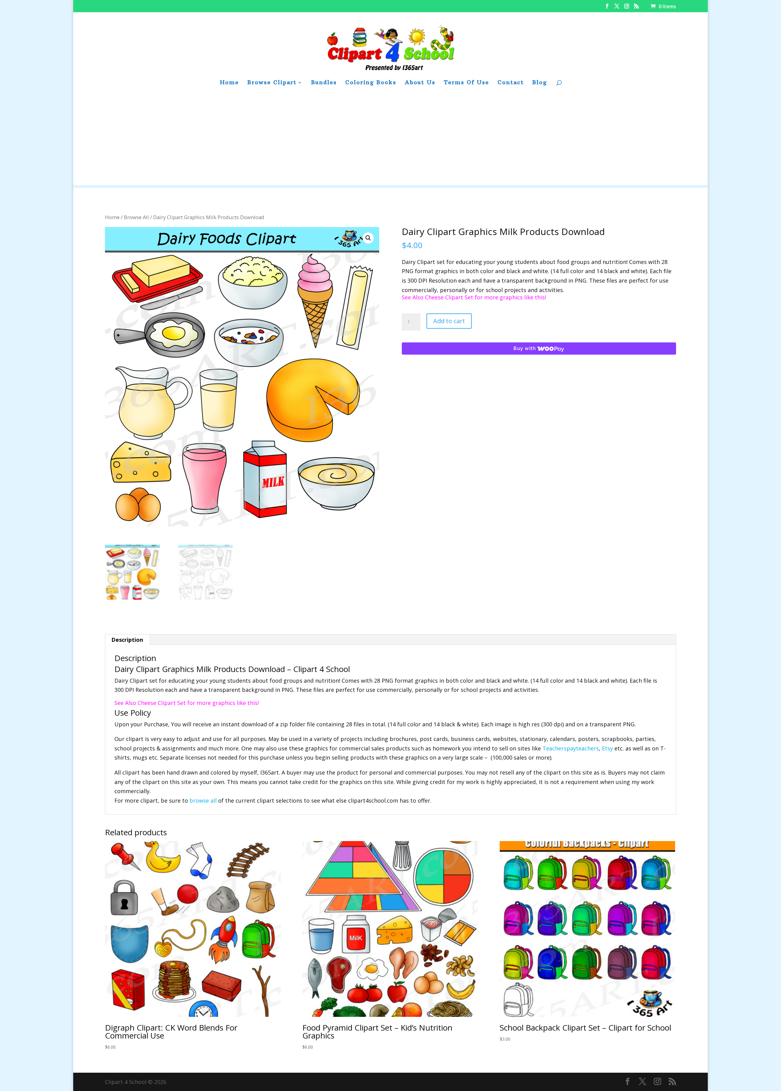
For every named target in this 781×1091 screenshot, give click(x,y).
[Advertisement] (390, 142)
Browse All (136, 217)
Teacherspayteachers (570, 748)
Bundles (324, 83)
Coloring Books (370, 83)
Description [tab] (127, 639)
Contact (511, 83)
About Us (420, 83)
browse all (203, 800)
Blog (539, 83)
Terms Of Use (466, 83)
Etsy (607, 748)
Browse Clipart (272, 83)
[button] (368, 238)
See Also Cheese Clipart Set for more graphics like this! (474, 297)
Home (229, 83)
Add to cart (449, 321)
